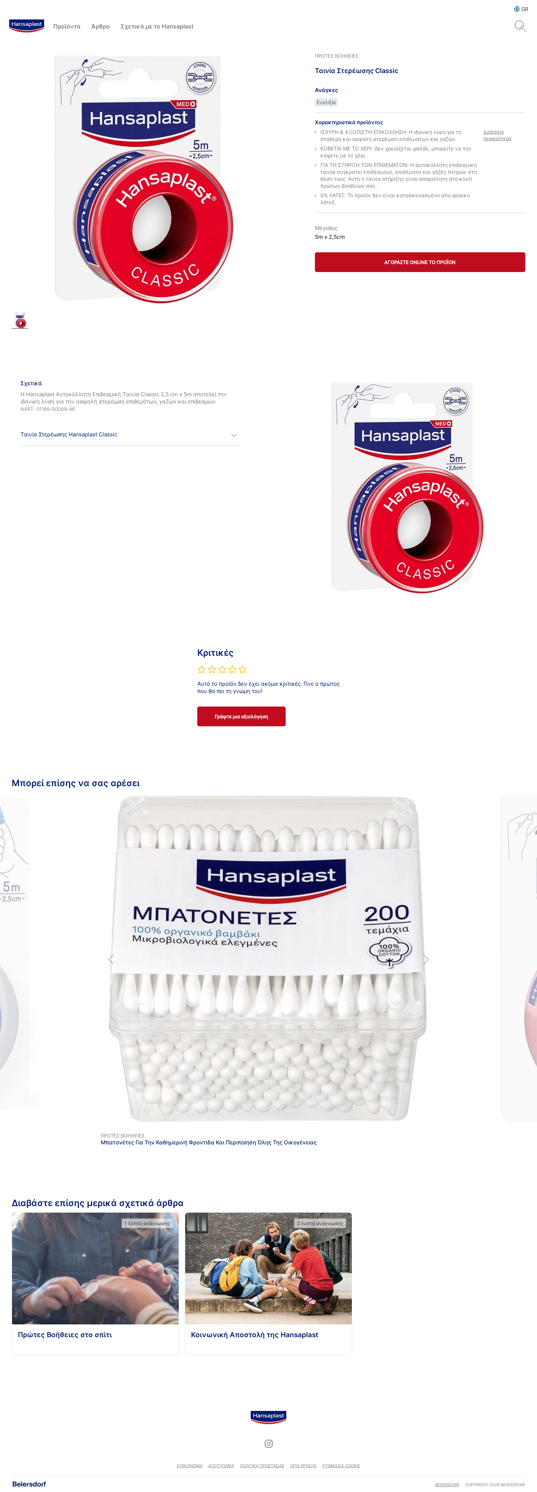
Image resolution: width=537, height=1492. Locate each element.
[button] (129, 435)
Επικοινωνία (189, 1465)
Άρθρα (100, 26)
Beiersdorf (447, 1484)
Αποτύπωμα (221, 1465)
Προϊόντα (66, 26)
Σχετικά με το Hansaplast (157, 26)
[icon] (268, 1443)
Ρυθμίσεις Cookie (341, 1465)
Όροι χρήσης (303, 1465)
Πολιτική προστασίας (262, 1465)
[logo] (27, 26)
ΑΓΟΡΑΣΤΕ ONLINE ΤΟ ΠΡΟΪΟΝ (420, 262)
